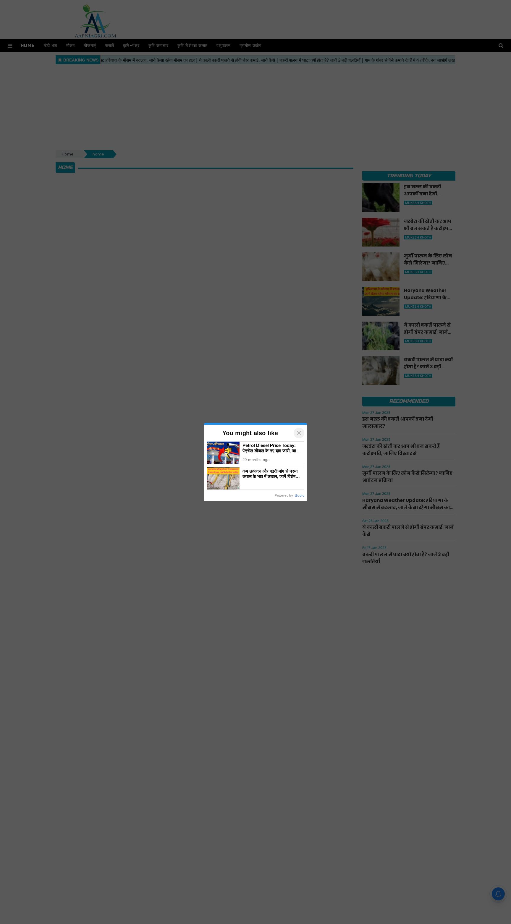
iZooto (299, 495)
